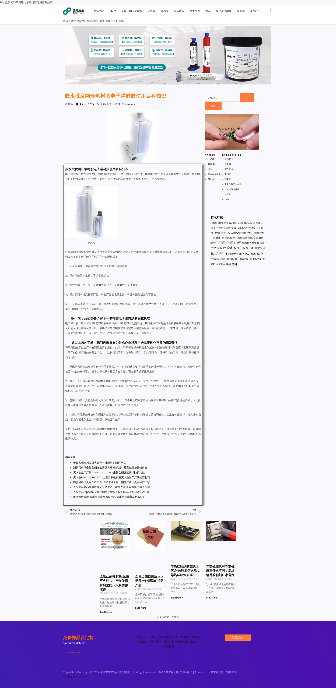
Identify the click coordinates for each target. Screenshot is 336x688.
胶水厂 (238, 248)
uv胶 (241, 222)
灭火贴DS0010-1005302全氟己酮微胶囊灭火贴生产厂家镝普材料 (111, 477)
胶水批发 (244, 254)
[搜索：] (229, 98)
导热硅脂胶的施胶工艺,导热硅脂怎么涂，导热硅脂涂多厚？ (185, 570)
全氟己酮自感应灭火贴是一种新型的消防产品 (99, 462)
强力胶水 (218, 233)
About (211, 179)
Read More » (106, 612)
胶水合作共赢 (214, 174)
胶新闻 (228, 163)
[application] (262, 11)
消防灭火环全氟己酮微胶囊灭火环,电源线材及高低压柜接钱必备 (110, 467)
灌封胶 (220, 237)
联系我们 (212, 163)
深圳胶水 (236, 233)
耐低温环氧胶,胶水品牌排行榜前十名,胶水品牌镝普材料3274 (108, 496)
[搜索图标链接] (271, 11)
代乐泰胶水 (240, 228)
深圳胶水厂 (247, 233)
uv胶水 (248, 222)
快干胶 (226, 233)
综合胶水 (229, 169)
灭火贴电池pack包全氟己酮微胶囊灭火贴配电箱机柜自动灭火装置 (111, 492)
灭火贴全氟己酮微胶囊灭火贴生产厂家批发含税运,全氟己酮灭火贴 (111, 487)
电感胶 (228, 174)
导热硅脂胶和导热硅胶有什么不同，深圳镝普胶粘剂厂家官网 (220, 570)
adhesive (223, 222)
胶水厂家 (248, 248)
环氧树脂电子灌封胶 (95, 169)
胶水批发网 (257, 253)
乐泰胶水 (228, 228)
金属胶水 (220, 264)
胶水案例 (229, 158)
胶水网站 (215, 259)
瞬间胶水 (231, 242)
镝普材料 (231, 264)
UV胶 (227, 199)
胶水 (68, 169)
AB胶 (214, 223)
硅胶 (239, 242)
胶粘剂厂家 (246, 259)
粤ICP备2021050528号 (77, 677)
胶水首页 (140, 637)
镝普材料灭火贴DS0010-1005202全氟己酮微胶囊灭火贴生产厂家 (111, 482)
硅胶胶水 (246, 242)
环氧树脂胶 (241, 237)
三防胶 (219, 228)
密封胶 (251, 228)
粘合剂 (255, 242)
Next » (176, 617)
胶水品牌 (260, 248)
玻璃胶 (259, 237)
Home (211, 158)
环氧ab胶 (230, 237)
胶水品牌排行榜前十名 (225, 254)
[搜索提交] (247, 97)
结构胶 (218, 248)
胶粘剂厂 (234, 259)
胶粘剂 (224, 259)
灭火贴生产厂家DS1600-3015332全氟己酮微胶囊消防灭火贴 (109, 472)
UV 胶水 (257, 222)
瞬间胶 (221, 242)
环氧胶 (228, 179)
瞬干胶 (214, 242)
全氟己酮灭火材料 (233, 184)
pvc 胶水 (233, 222)
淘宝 (210, 169)
